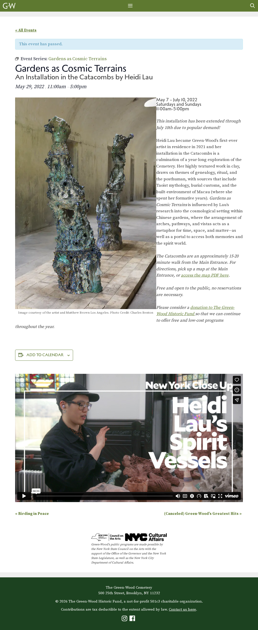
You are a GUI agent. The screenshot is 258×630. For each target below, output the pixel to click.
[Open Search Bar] (252, 6)
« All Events (26, 30)
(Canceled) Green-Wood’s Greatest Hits (203, 513)
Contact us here (182, 609)
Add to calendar (44, 354)
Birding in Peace (32, 513)
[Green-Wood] (9, 6)
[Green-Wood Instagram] (125, 619)
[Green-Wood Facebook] (133, 619)
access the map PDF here (205, 275)
